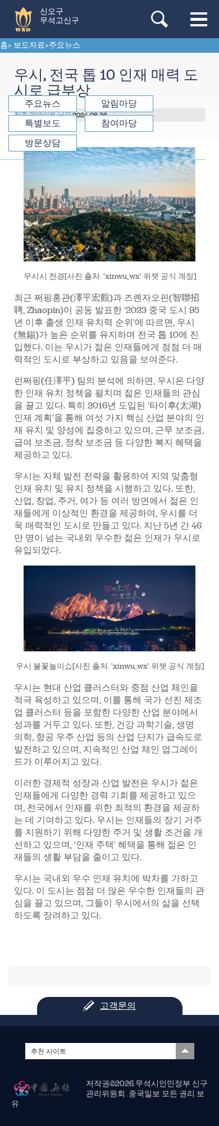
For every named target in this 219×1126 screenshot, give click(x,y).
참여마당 (119, 123)
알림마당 (119, 103)
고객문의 (118, 1005)
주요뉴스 (64, 45)
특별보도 (43, 123)
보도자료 (29, 45)
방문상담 (43, 142)
